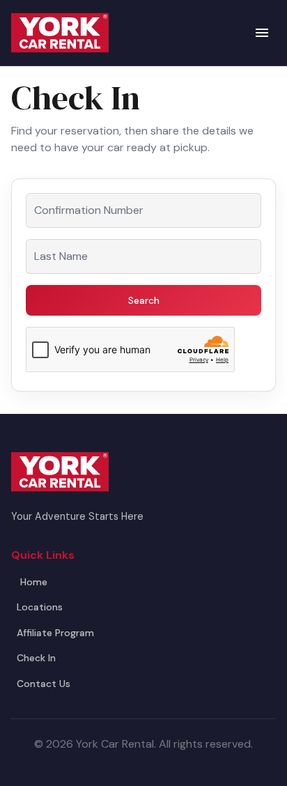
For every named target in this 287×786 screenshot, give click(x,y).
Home (33, 582)
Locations (40, 607)
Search (144, 300)
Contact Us (43, 683)
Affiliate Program (55, 632)
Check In (36, 658)
